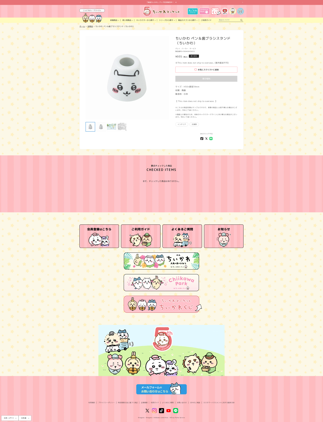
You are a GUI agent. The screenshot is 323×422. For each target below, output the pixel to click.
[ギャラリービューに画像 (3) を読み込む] (111, 126)
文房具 (194, 124)
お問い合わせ (182, 402)
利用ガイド (155, 402)
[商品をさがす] (241, 20)
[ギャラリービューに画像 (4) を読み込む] (122, 126)
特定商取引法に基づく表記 (128, 402)
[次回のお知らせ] (242, 2)
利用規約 (91, 402)
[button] (114, 20)
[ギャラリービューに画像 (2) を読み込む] (101, 126)
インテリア (182, 124)
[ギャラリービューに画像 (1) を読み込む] (90, 126)
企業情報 (144, 402)
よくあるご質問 (168, 402)
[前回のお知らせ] (80, 2)
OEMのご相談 (195, 402)
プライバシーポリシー (106, 402)
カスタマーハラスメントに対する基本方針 (219, 402)
